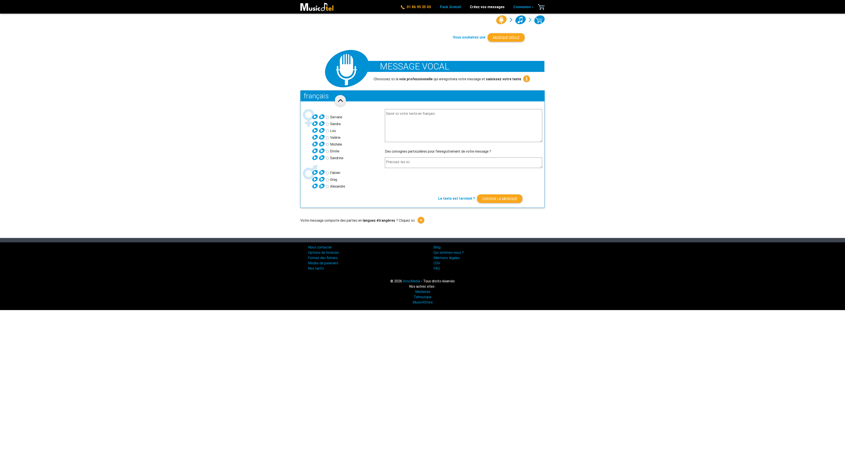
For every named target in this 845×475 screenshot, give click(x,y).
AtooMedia (411, 281)
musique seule (506, 37)
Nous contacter (320, 247)
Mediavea (422, 291)
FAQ (437, 268)
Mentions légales (447, 258)
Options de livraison (323, 252)
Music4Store (423, 302)
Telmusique (422, 297)
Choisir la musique (499, 199)
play (315, 117)
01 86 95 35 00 (418, 7)
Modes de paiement (323, 263)
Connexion (522, 7)
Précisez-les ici (398, 162)
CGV (437, 263)
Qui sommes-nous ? (449, 252)
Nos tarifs (316, 268)
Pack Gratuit (450, 7)
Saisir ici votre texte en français (410, 113)
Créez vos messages (487, 7)
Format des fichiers (323, 258)
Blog (437, 247)
